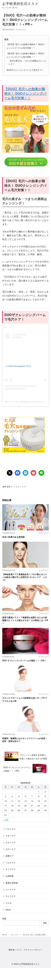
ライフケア (11, 869)
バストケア (11, 828)
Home (5, 934)
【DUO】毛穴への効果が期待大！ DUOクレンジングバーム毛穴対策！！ (25, 93)
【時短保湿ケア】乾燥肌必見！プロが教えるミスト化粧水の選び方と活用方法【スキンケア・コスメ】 (24, 577)
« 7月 (5, 819)
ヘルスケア (11, 862)
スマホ (9, 902)
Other (8, 909)
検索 (4, 918)
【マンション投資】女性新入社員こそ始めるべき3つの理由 (33, 756)
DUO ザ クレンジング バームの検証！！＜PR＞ (24, 660)
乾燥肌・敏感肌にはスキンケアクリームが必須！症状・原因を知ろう (24, 739)
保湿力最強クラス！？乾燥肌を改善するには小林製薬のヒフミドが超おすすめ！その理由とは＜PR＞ (25, 620)
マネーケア (11, 835)
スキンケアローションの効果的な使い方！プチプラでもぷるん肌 (24, 699)
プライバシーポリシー (33, 949)
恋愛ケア (10, 855)
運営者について (15, 949)
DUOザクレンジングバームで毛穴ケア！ (25, 69)
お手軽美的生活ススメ (20, 3)
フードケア (11, 889)
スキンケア (22, 29)
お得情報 (10, 875)
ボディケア (11, 849)
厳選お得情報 (12, 882)
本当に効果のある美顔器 (13, 536)
